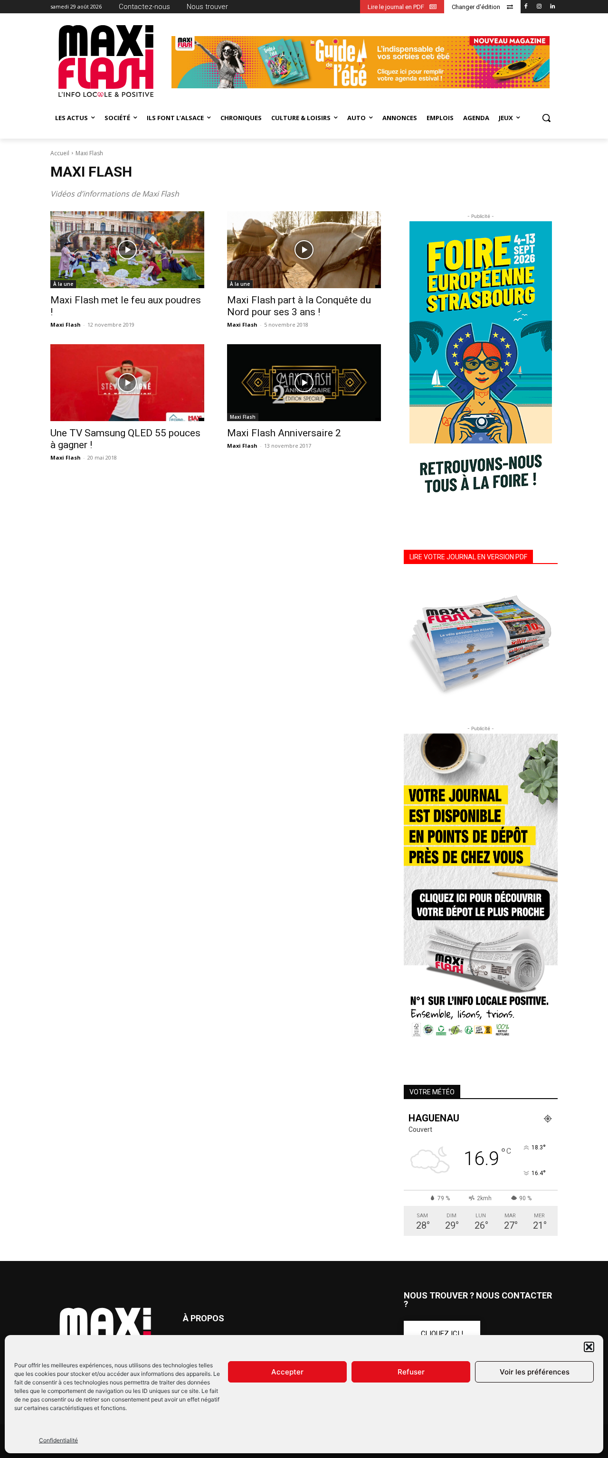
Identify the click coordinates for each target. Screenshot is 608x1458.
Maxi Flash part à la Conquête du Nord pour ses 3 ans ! (299, 306)
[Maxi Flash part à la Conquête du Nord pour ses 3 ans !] (304, 249)
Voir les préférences (535, 1371)
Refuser (411, 1371)
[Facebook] (526, 6)
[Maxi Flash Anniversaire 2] (304, 382)
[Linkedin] (552, 6)
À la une (63, 284)
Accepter (287, 1371)
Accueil (59, 153)
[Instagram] (538, 6)
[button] (589, 1347)
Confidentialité (58, 1440)
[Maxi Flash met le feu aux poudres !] (127, 249)
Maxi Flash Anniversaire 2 (284, 433)
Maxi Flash (65, 324)
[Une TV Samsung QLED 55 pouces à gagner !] (127, 382)
